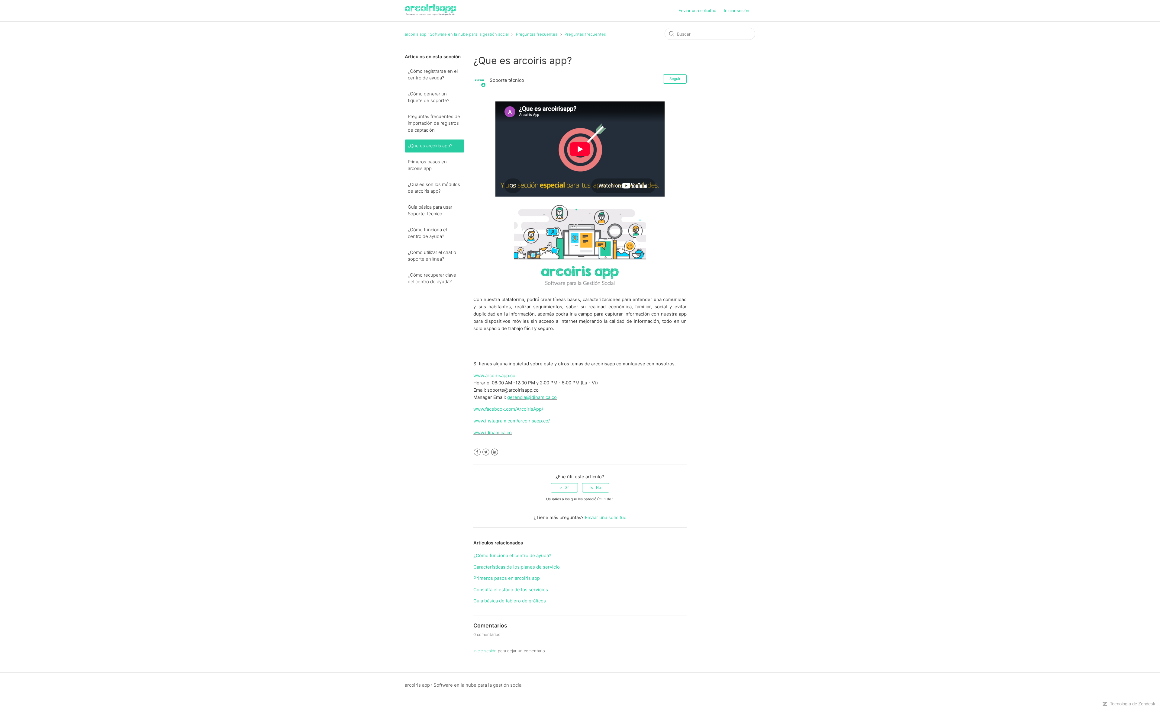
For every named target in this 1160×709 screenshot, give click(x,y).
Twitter (486, 452)
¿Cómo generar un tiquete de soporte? (428, 97)
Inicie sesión (485, 650)
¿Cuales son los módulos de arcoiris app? (434, 187)
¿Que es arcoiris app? (430, 146)
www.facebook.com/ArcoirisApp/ (508, 409)
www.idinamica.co (492, 432)
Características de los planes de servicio (516, 567)
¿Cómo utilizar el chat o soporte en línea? (432, 255)
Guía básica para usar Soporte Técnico (430, 210)
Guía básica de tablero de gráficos (509, 601)
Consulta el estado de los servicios (510, 589)
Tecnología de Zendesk (1132, 703)
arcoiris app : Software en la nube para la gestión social (457, 34)
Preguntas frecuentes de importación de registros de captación (434, 123)
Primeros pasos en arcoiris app (427, 165)
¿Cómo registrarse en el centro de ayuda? (433, 74)
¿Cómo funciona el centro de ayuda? (427, 233)
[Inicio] (430, 14)
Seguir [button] (674, 78)
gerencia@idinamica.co (532, 397)
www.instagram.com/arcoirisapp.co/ (511, 421)
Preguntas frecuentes (537, 34)
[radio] (564, 487)
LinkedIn (494, 452)
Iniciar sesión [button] (736, 10)
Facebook (477, 452)
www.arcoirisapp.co (494, 375)
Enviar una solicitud (697, 10)
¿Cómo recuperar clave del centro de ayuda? (432, 278)
